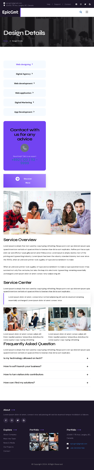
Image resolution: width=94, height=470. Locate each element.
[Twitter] (85, 4)
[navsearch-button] (81, 12)
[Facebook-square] (76, 4)
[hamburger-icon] (86, 12)
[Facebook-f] (5, 420)
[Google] (90, 4)
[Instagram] (81, 4)
